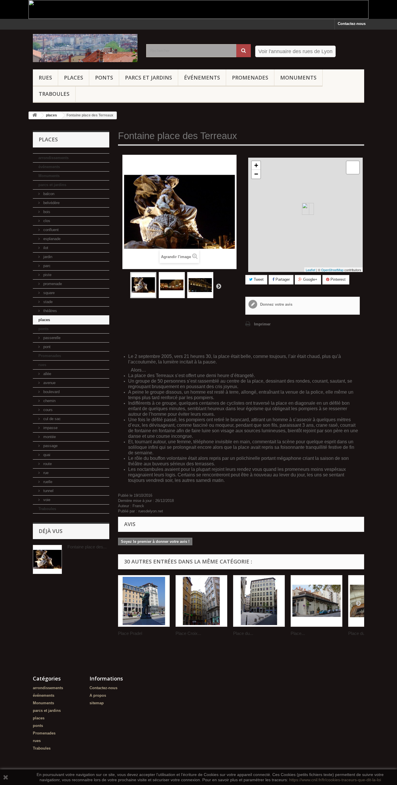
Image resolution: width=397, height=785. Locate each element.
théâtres (49, 311)
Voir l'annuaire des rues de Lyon (295, 51)
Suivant (218, 286)
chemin (49, 401)
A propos (98, 695)
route (47, 464)
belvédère (51, 203)
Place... (298, 633)
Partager (282, 279)
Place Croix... (188, 633)
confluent (50, 230)
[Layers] (352, 167)
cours (47, 410)
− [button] (256, 174)
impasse (50, 428)
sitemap (97, 703)
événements (202, 77)
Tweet (258, 279)
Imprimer (262, 324)
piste (46, 275)
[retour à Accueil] (34, 115)
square (48, 293)
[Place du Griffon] (259, 601)
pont (46, 347)
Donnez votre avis (275, 304)
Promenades (250, 77)
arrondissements (53, 158)
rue (45, 473)
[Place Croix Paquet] (201, 601)
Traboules (54, 93)
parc (46, 266)
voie (46, 500)
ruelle (47, 482)
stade (47, 302)
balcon (48, 194)
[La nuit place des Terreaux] (143, 285)
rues (45, 77)
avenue (49, 383)
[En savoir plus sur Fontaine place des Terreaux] (47, 559)
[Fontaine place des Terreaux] (172, 285)
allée (46, 374)
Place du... (243, 633)
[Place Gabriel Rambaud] (316, 601)
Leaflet (310, 269)
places (73, 77)
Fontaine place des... (87, 546)
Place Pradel (130, 633)
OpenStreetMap (332, 269)
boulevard (51, 392)
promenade (52, 284)
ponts (104, 77)
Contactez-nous (352, 23)
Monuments (298, 77)
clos (46, 221)
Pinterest (337, 279)
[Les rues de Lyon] (85, 48)
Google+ (309, 279)
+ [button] (256, 165)
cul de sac (51, 419)
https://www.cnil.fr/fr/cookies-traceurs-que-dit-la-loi (335, 779)
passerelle (51, 338)
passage (50, 446)
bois (46, 212)
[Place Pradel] (144, 601)
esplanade (51, 239)
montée (49, 437)
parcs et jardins (148, 77)
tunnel (47, 491)
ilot (45, 248)
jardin (47, 257)
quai (46, 455)
